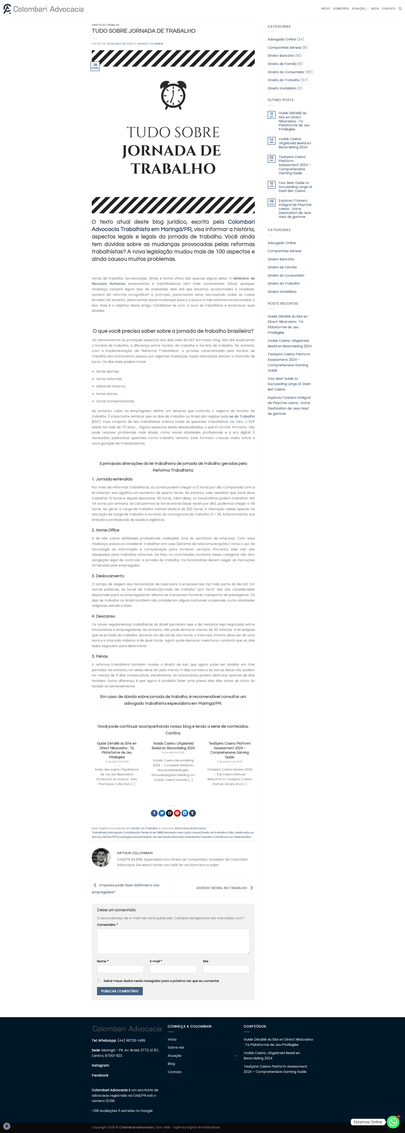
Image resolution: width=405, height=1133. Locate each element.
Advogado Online (282, 39)
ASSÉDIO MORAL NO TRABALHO (222, 888)
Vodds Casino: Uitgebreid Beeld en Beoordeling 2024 (294, 143)
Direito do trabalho (214, 832)
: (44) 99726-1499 (118, 1040)
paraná (136, 837)
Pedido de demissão (156, 837)
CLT (192, 340)
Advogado (115, 832)
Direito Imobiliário (282, 88)
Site (205, 961)
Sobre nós (341, 8)
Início (325, 8)
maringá (125, 837)
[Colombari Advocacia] (43, 9)
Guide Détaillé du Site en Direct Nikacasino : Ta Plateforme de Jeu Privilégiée (293, 121)
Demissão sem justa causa (181, 832)
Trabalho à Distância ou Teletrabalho (225, 837)
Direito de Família (282, 63)
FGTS (115, 837)
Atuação (359, 8)
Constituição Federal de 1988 (143, 832)
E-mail (156, 961)
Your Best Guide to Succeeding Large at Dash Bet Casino (295, 187)
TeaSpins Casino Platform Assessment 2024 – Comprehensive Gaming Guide (294, 165)
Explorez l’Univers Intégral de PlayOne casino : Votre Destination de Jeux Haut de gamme (294, 209)
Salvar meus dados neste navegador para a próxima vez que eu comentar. (162, 981)
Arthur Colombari (150, 43)
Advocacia (182, 828)
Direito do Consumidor (286, 72)
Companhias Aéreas (284, 47)
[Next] (255, 770)
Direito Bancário (281, 55)
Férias (107, 837)
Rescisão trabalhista (186, 837)
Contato (389, 8)
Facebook (100, 1075)
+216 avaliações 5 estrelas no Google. (122, 1110)
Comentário (107, 925)
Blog (375, 8)
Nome (103, 961)
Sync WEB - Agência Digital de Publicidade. (188, 1127)
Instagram (100, 1065)
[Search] (400, 9)
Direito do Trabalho (105, 25)
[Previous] (91, 770)
